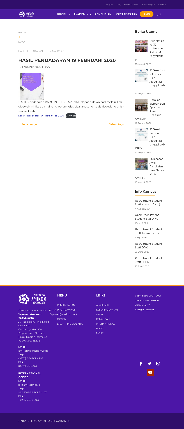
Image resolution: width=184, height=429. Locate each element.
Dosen (61, 319)
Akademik (81, 14)
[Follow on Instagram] (158, 363)
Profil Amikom (66, 309)
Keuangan (103, 319)
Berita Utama (131, 4)
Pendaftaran (66, 305)
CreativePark (126, 14)
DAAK (21, 41)
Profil (62, 14)
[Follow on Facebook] (140, 363)
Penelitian (103, 14)
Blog (99, 328)
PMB (146, 14)
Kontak (162, 4)
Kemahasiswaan (107, 309)
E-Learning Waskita (70, 323)
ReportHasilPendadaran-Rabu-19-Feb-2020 (41, 115)
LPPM (99, 314)
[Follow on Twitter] (149, 363)
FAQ (119, 4)
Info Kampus (148, 4)
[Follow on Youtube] (150, 372)
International (105, 323)
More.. (100, 333)
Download (71, 115)
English (109, 4)
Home (22, 32)
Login (61, 314)
